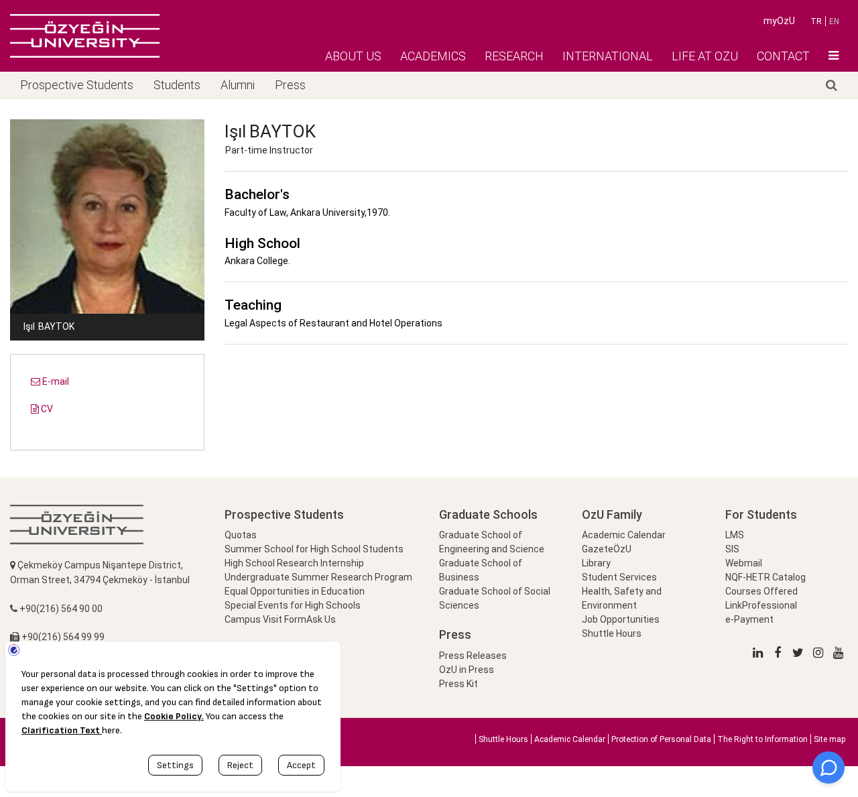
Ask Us (321, 619)
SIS (732, 549)
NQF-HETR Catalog (765, 577)
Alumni (238, 85)
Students (177, 85)
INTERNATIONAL (607, 56)
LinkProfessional (761, 605)
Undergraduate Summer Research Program (318, 577)
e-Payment (749, 619)
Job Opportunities (621, 619)
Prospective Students (76, 85)
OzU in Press (466, 669)
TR (816, 21)
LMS (734, 535)
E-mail (54, 381)
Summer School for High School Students (314, 549)
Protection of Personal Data (661, 739)
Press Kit (458, 683)
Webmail (743, 563)
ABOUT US (353, 56)
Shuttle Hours (611, 633)
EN (834, 21)
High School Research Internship (294, 563)
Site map (829, 739)
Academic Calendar (624, 535)
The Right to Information (762, 739)
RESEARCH (514, 56)
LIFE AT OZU (705, 56)
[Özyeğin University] (85, 35)
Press (290, 85)
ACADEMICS (433, 56)
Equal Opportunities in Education (295, 591)
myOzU (779, 20)
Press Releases (473, 655)
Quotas (241, 535)
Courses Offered (761, 591)
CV (46, 409)
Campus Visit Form (265, 619)
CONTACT (783, 56)
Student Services (619, 577)
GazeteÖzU (606, 549)
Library (596, 563)
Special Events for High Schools (293, 605)
